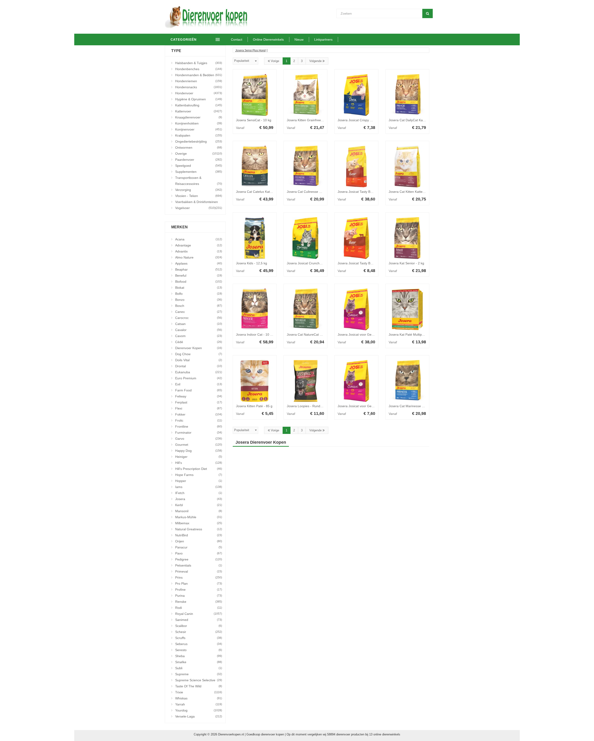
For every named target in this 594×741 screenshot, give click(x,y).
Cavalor (198, 330)
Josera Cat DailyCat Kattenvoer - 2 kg (416, 120)
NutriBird (198, 535)
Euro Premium (198, 378)
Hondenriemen (198, 81)
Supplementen (198, 172)
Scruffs (198, 638)
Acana (198, 239)
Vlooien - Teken (198, 196)
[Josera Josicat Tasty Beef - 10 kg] (356, 166)
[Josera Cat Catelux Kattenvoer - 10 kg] (254, 166)
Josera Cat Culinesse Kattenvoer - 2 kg (315, 191)
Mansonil (198, 511)
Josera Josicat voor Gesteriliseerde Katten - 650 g (374, 406)
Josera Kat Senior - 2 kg (406, 263)
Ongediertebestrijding (198, 141)
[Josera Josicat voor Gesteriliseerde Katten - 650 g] (356, 381)
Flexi (198, 408)
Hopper (198, 481)
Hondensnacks (198, 87)
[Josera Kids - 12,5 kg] (254, 238)
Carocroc (198, 318)
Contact (236, 39)
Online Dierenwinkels (268, 39)
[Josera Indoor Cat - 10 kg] (254, 309)
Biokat (198, 287)
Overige (198, 153)
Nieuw (298, 39)
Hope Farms (198, 475)
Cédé (198, 342)
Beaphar (198, 269)
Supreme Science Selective (198, 680)
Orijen (198, 541)
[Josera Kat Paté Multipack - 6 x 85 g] (407, 309)
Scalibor (198, 626)
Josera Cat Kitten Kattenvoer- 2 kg (414, 191)
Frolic (198, 420)
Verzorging (198, 190)
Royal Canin (198, 614)
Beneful (198, 275)
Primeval (198, 571)
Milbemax (198, 523)
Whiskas (198, 698)
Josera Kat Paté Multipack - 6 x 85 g (415, 334)
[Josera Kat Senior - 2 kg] (407, 238)
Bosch (198, 306)
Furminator (198, 432)
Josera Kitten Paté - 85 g (254, 406)
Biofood (198, 281)
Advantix (198, 251)
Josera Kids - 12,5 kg (251, 263)
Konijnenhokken (198, 123)
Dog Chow (198, 354)
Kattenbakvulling (198, 105)
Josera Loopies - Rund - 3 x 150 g (312, 406)
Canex (198, 312)
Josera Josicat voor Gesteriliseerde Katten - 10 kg (374, 334)
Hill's (198, 463)
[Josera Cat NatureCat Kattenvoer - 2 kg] (305, 309)
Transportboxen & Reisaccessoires (198, 181)
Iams (198, 487)
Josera (198, 499)
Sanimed (198, 620)
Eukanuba (198, 372)
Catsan (198, 324)
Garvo (198, 438)
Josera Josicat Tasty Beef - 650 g (362, 263)
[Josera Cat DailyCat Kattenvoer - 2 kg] (407, 95)
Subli (198, 668)
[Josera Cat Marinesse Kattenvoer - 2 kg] (407, 381)
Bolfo (198, 293)
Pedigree (198, 559)
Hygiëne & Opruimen (198, 99)
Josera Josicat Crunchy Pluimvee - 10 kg (317, 263)
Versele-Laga (198, 716)
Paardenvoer (198, 159)
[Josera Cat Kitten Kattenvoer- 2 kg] (407, 166)
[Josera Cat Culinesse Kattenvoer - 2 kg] (305, 166)
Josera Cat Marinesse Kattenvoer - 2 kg (418, 406)
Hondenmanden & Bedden (198, 75)
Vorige (274, 61)
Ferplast (198, 402)
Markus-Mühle (198, 517)
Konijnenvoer (198, 129)
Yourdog (198, 710)
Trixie (198, 692)
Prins (198, 577)
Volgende (316, 61)
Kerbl (198, 505)
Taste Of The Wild (198, 686)
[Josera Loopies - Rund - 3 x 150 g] (305, 381)
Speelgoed (198, 165)
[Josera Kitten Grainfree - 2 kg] (305, 95)
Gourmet (198, 444)
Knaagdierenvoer (198, 117)
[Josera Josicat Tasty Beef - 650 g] (356, 238)
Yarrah (198, 704)
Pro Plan (198, 583)
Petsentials (198, 565)
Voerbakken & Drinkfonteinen (198, 202)
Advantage (198, 245)
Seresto (198, 650)
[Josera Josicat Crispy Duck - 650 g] (356, 95)
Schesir (198, 632)
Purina (198, 595)
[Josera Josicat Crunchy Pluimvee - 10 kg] (305, 238)
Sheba (198, 656)
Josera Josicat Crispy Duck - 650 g (363, 120)
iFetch (198, 493)
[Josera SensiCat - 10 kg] (254, 95)
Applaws (198, 263)
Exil (198, 384)
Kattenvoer (198, 111)
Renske (198, 601)
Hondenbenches (198, 69)
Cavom (198, 336)
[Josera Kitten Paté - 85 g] (254, 381)
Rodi (198, 608)
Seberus (198, 644)
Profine (198, 589)
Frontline (198, 426)
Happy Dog (198, 450)
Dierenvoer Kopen (198, 348)
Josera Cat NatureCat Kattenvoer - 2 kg (316, 334)
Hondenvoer (198, 93)
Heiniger (198, 457)
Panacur (198, 547)
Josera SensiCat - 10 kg (253, 120)
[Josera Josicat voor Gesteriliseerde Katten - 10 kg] (356, 309)
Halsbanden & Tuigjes (198, 63)
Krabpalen (198, 135)
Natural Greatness (198, 529)
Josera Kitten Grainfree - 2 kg (308, 120)
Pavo (198, 553)
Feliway (198, 396)
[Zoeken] (427, 13)
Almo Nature (198, 257)
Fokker (198, 414)
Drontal (198, 366)
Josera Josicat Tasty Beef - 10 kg (362, 191)
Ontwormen (198, 147)
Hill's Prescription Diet (198, 469)
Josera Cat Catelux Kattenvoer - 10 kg (264, 191)
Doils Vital (198, 360)
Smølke (198, 662)
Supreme (198, 674)
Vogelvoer (195, 208)
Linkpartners (323, 39)
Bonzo (198, 300)
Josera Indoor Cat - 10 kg (255, 334)
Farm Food (198, 390)
